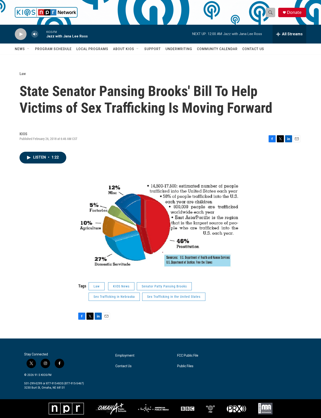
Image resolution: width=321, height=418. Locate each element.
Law (23, 73)
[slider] (42, 34)
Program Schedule (53, 49)
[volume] (35, 34)
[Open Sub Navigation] (28, 49)
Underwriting (178, 49)
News (20, 49)
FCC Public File (187, 355)
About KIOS (123, 49)
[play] (20, 34)
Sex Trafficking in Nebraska (114, 297)
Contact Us (253, 49)
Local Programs (92, 49)
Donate (294, 12)
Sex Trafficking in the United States (173, 297)
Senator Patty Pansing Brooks (164, 286)
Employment (124, 355)
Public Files (185, 366)
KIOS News (121, 286)
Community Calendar (217, 49)
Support (152, 49)
